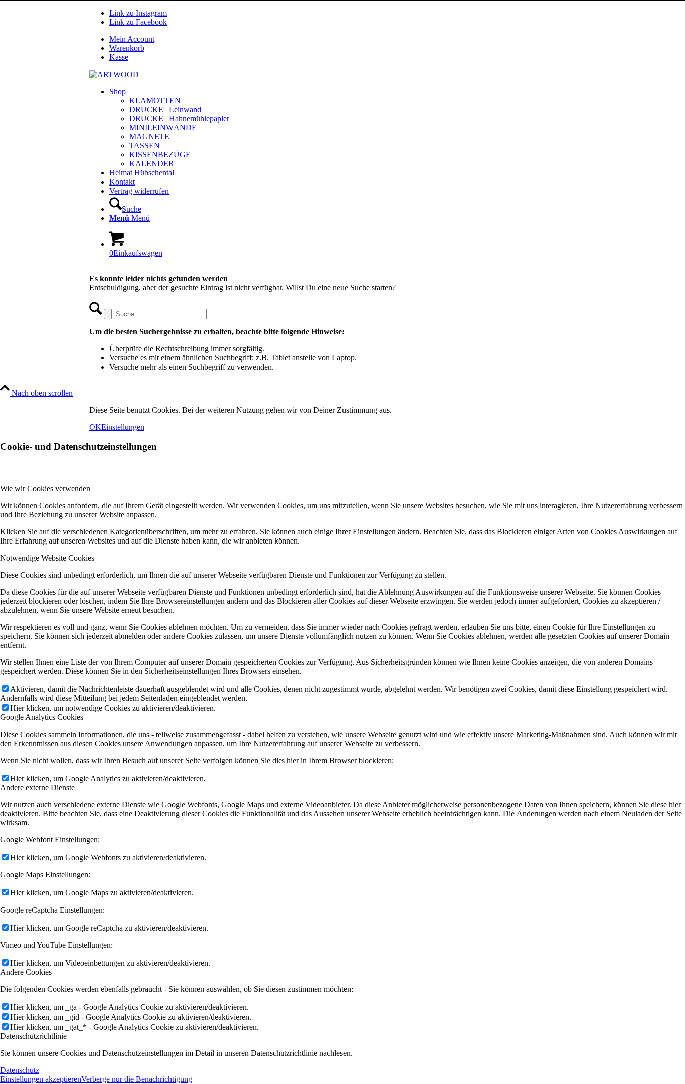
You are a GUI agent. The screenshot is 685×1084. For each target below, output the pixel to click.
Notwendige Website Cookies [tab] (47, 558)
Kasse (118, 57)
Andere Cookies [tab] (26, 972)
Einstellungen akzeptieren (40, 1079)
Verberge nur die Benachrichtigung (136, 1079)
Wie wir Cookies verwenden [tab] (45, 488)
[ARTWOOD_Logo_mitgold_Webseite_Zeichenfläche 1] (114, 74)
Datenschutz (19, 1070)
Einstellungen (122, 427)
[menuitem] (352, 39)
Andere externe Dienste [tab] (37, 787)
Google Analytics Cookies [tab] (41, 717)
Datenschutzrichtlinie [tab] (33, 1036)
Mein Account (131, 39)
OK (95, 427)
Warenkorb (126, 48)
